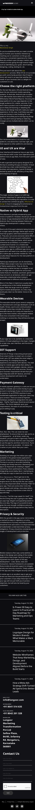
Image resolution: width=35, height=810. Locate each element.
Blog (3, 801)
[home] (10, 3)
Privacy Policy (10, 801)
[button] (32, 3)
